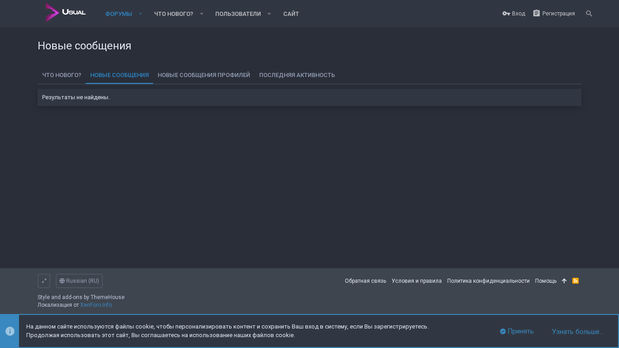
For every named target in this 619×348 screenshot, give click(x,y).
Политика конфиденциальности (488, 281)
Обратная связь (365, 281)
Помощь (545, 281)
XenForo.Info (96, 305)
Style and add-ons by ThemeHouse (81, 297)
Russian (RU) (82, 281)
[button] (140, 14)
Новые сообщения (119, 75)
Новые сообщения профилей (204, 75)
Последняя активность (297, 75)
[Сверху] (564, 281)
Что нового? (61, 75)
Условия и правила (417, 281)
